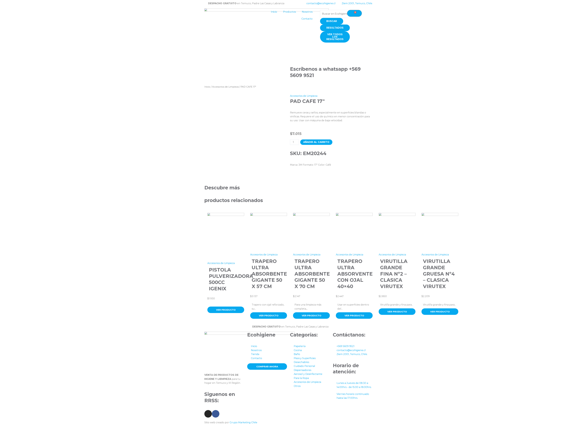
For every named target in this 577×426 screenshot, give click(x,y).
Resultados (334, 27)
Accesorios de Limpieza (225, 86)
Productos (289, 11)
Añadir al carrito (316, 142)
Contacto (307, 18)
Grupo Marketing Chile (243, 422)
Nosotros (307, 11)
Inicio (274, 11)
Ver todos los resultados (334, 37)
